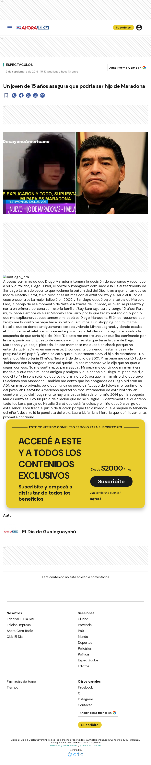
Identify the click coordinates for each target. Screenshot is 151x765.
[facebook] (21, 95)
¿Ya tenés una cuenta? (105, 496)
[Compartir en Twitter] (28, 95)
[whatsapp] (14, 95)
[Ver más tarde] (6, 95)
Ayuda (97, 745)
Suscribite (123, 27)
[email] (35, 95)
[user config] (139, 27)
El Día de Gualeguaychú (49, 532)
